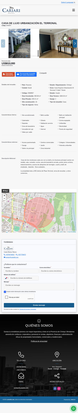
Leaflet (61, 232)
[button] (75, 43)
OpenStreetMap (72, 232)
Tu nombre (7, 267)
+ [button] (4, 195)
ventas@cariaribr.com (12, 257)
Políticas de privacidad (39, 341)
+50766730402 (10, 254)
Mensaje (6, 282)
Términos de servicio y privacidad (27, 309)
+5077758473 (22, 254)
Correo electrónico (45, 267)
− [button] (4, 198)
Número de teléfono (10, 274)
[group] (19, 43)
